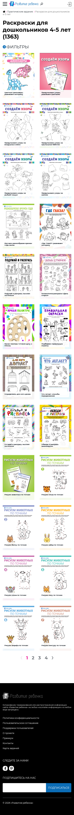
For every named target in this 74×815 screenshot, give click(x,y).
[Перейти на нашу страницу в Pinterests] (11, 768)
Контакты (8, 743)
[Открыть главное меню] (5, 4)
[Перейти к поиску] (41, 4)
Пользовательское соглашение (20, 723)
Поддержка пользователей (18, 728)
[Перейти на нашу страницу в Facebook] (5, 768)
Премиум (8, 738)
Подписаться (58, 787)
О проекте (8, 733)
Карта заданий (11, 748)
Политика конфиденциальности (21, 718)
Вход (69, 4)
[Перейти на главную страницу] (24, 4)
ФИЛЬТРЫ (17, 47)
